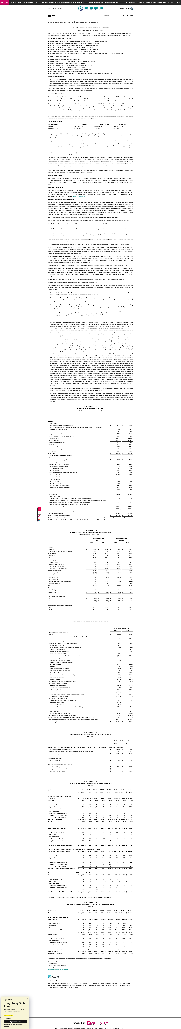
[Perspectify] (39, 512)
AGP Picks (4, 2)
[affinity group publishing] (39, 516)
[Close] (27, 998)
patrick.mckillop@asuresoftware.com (58, 969)
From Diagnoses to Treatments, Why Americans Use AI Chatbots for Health (149, 2)
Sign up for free (15, 1022)
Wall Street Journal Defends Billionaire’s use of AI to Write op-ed (63, 2)
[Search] (120, 15)
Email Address (8, 1015)
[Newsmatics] (39, 520)
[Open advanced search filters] (124, 15)
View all (177, 2)
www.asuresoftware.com (80, 196)
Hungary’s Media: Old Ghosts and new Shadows (104, 2)
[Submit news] (39, 509)
